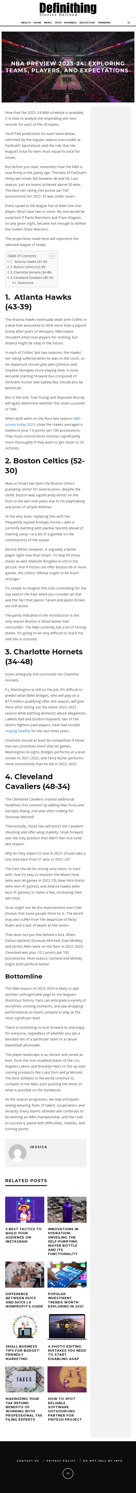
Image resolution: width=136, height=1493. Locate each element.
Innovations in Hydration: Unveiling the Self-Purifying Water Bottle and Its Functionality (63, 1241)
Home (37, 22)
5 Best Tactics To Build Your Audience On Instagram (24, 1235)
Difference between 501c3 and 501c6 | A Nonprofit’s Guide (24, 1300)
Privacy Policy (61, 1460)
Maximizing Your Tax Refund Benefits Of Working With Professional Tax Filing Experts (24, 1409)
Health (26, 22)
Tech (58, 22)
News (48, 22)
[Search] (129, 23)
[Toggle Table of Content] (50, 256)
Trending (104, 22)
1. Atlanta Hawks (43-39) (29, 261)
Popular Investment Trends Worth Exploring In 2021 (66, 1300)
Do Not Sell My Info (103, 1460)
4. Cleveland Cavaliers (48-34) (32, 277)
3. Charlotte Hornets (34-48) (31, 272)
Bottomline (26, 283)
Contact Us (28, 1460)
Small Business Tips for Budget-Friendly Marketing (23, 1353)
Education (87, 22)
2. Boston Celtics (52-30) (28, 267)
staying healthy (17, 731)
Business (70, 22)
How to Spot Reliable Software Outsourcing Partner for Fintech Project (65, 1409)
